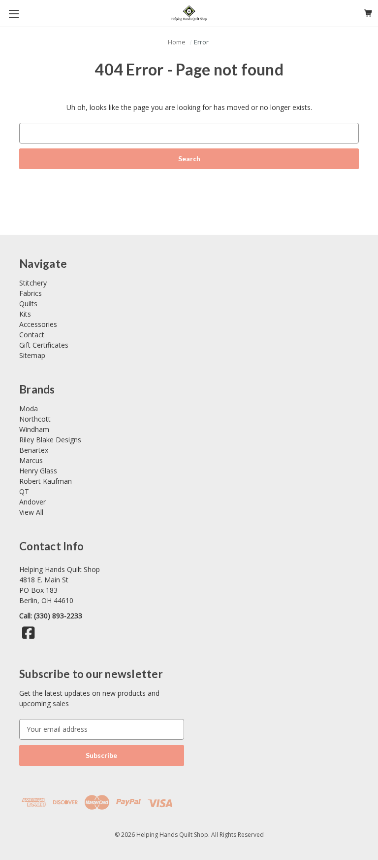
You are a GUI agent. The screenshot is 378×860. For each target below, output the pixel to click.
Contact (31, 334)
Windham (34, 429)
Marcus (31, 460)
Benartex (33, 450)
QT (24, 491)
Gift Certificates (43, 345)
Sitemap (32, 355)
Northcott (35, 419)
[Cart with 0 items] (368, 13)
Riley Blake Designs (50, 439)
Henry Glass (38, 470)
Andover (32, 501)
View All (31, 512)
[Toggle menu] (13, 13)
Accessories (38, 324)
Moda (28, 408)
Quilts (28, 303)
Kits (25, 314)
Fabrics (30, 293)
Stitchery (33, 282)
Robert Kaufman (45, 481)
